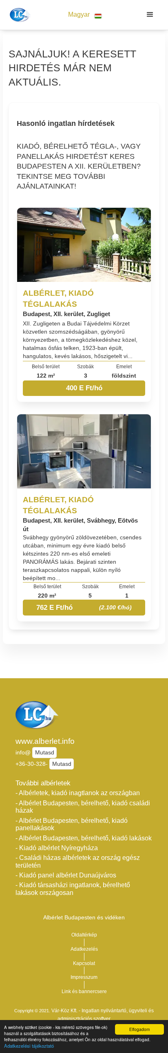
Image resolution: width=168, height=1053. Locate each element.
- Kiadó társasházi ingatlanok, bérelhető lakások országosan (72, 889)
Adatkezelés (84, 949)
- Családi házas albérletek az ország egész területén (77, 861)
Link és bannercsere (84, 991)
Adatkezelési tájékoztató (29, 1045)
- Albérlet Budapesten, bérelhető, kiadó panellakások (71, 824)
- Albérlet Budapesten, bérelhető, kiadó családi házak (82, 807)
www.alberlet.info (45, 741)
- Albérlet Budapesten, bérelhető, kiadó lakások (83, 838)
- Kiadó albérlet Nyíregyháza (56, 847)
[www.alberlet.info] (19, 15)
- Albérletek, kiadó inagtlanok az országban (77, 792)
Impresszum (84, 977)
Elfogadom (139, 1029)
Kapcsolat (84, 963)
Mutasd (44, 752)
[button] (84, 14)
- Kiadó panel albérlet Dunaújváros (65, 875)
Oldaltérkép (84, 935)
